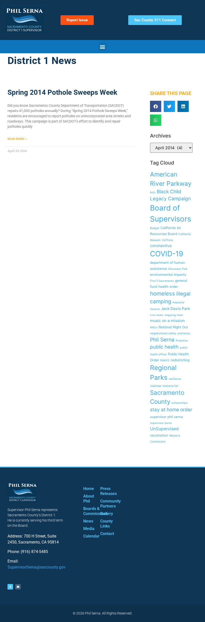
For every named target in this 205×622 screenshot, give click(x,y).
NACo (153, 327)
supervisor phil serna (166, 417)
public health (164, 347)
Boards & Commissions (86, 511)
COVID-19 (166, 253)
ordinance (184, 333)
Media (86, 528)
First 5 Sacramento (162, 280)
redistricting (180, 360)
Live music (157, 315)
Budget (154, 228)
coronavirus (161, 245)
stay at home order (171, 409)
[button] (102, 46)
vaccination (159, 435)
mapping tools (174, 315)
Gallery (103, 513)
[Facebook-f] (10, 587)
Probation (182, 340)
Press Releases (103, 491)
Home (86, 488)
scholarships (180, 402)
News (86, 521)
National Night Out (173, 327)
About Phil (86, 499)
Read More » (17, 139)
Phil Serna (162, 339)
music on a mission (167, 320)
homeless (162, 293)
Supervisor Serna (161, 423)
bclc (153, 192)
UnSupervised (164, 428)
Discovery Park (178, 268)
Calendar (86, 536)
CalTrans (167, 240)
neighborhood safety (163, 333)
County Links (103, 523)
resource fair (170, 386)
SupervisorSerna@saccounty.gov (37, 567)
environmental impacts (168, 274)
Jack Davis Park (175, 308)
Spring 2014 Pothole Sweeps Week (62, 92)
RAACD (165, 360)
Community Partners (103, 503)
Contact (103, 533)
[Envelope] (18, 587)
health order (168, 286)
